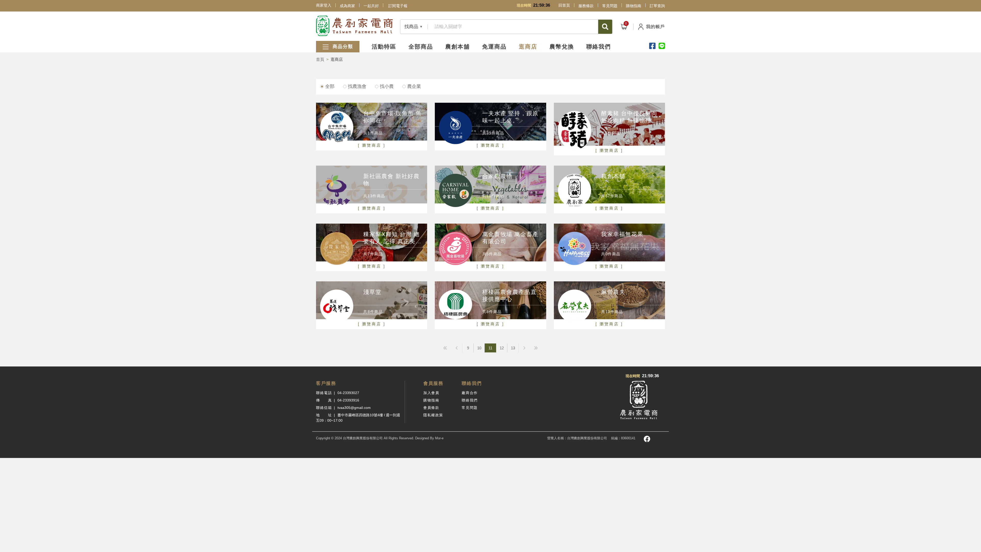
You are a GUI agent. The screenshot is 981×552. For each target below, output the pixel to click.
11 (490, 348)
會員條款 (431, 408)
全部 (329, 86)
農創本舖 (457, 46)
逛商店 (528, 46)
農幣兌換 (562, 46)
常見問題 (609, 6)
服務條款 (586, 6)
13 (513, 348)
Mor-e (439, 438)
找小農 (387, 86)
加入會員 (431, 393)
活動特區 (384, 46)
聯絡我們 (598, 46)
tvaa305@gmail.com (354, 408)
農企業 (414, 86)
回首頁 (564, 5)
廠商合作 (469, 393)
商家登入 (323, 5)
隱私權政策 (433, 415)
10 (479, 348)
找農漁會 (357, 86)
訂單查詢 (657, 6)
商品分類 (342, 46)
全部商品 (420, 46)
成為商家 (347, 6)
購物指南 (633, 6)
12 (502, 348)
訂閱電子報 (397, 6)
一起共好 (371, 6)
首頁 (320, 59)
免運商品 (494, 46)
